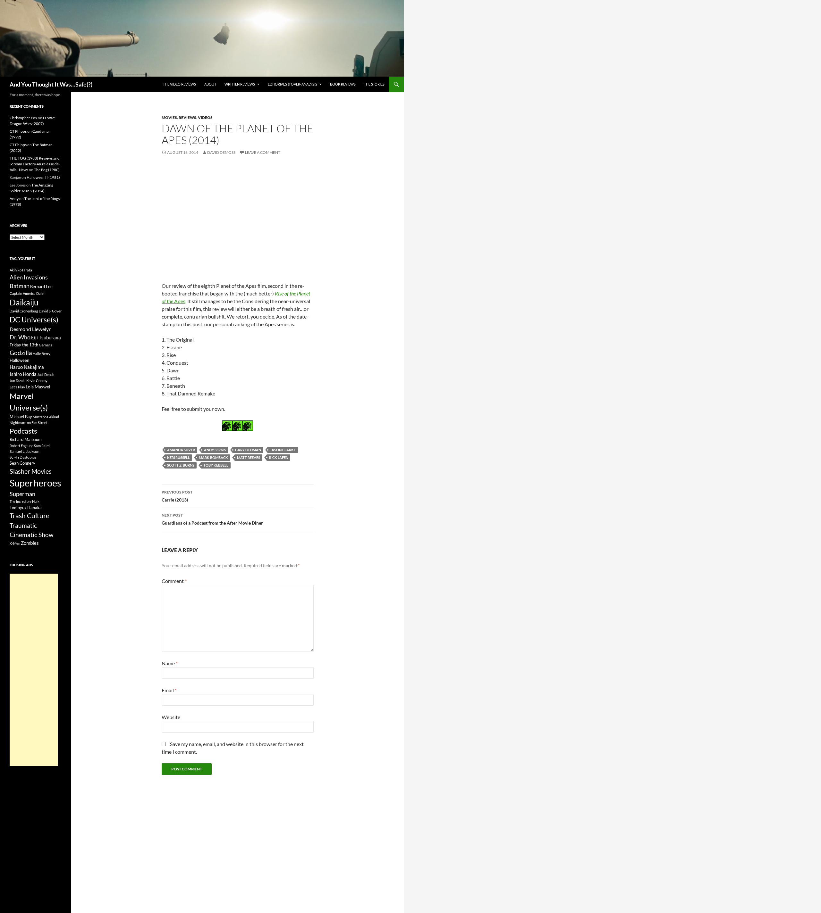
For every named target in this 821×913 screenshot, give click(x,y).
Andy (14, 198)
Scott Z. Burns (180, 465)
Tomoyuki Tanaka (26, 507)
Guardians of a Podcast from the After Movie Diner (212, 519)
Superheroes (35, 482)
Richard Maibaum (26, 439)
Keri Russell (178, 457)
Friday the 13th (24, 344)
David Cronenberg (24, 311)
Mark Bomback (213, 457)
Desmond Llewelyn (31, 329)
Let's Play (17, 387)
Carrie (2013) (177, 496)
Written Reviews (239, 84)
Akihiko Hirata (21, 270)
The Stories (374, 84)
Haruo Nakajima (27, 367)
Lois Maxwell (39, 386)
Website (171, 717)
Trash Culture (29, 515)
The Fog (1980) (47, 169)
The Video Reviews (179, 84)
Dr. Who (20, 337)
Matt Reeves (248, 457)
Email (169, 690)
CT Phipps (18, 131)
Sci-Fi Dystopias (23, 457)
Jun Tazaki (18, 380)
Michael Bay (21, 416)
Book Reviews (343, 84)
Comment (174, 581)
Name (170, 663)
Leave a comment (262, 152)
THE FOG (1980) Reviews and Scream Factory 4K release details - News (35, 164)
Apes (179, 301)
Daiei (40, 293)
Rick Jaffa (278, 457)
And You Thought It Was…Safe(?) (51, 84)
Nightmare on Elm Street (28, 422)
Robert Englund (21, 446)
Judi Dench (45, 374)
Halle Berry (41, 354)
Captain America (23, 293)
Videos (205, 117)
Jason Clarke (283, 450)
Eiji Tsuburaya (46, 337)
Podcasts (23, 431)
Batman (20, 285)
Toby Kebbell (215, 465)
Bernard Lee (41, 286)
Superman (22, 494)
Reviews (187, 117)
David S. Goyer (50, 311)
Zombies (30, 543)
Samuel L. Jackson (24, 451)
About (210, 84)
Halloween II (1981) (43, 177)
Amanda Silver (181, 450)
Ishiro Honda (23, 374)
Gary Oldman (248, 450)
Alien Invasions (29, 277)
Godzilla (21, 352)
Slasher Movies (31, 471)
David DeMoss (221, 152)
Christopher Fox (23, 117)
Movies (169, 117)
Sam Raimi (42, 446)
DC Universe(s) (34, 319)
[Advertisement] (34, 670)
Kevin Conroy (36, 380)
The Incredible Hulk (24, 501)
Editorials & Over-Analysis (292, 84)
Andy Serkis (215, 450)
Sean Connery (22, 463)
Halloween (19, 360)
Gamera (45, 345)
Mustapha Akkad (46, 417)
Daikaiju (24, 302)
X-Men (15, 543)
